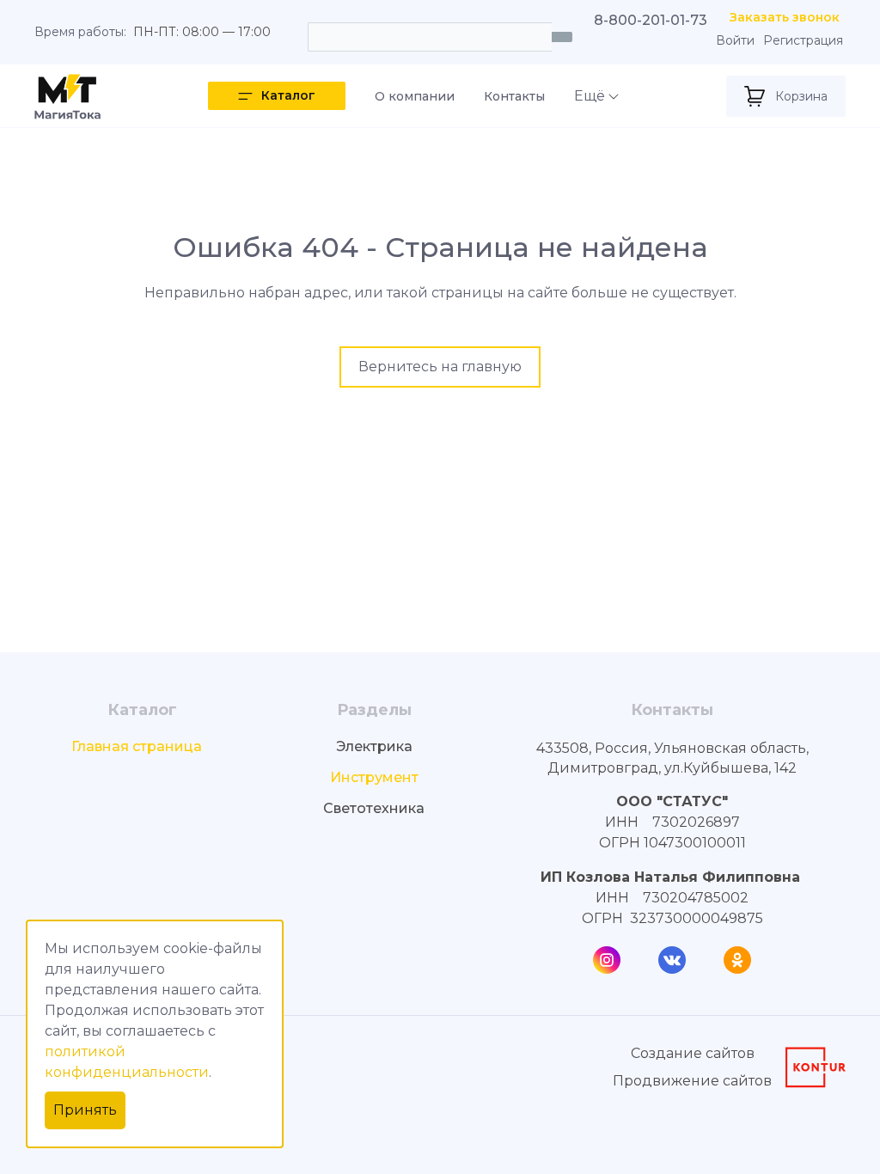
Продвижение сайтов (692, 1081)
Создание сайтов (693, 1053)
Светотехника (374, 808)
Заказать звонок (785, 17)
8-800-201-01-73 (650, 20)
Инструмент (374, 777)
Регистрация (803, 41)
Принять (85, 1110)
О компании (415, 96)
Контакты (514, 96)
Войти (735, 41)
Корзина (801, 96)
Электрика (374, 746)
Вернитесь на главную (440, 366)
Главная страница (136, 746)
